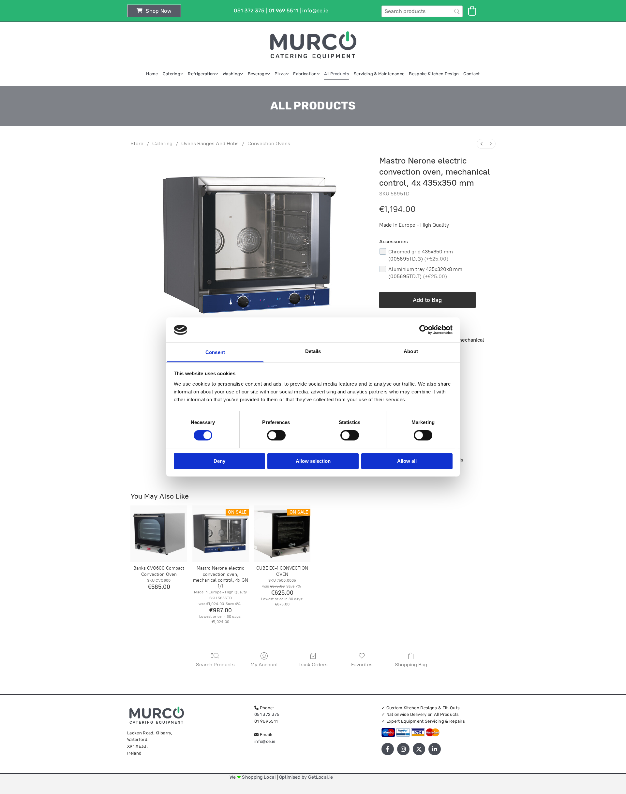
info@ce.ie (264, 741)
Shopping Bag (411, 664)
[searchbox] (422, 11)
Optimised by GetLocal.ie (306, 777)
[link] (173, 74)
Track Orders (313, 664)
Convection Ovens (268, 143)
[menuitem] (481, 144)
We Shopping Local (253, 777)
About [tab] (411, 351)
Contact (471, 73)
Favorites (362, 664)
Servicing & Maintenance (379, 73)
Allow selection (313, 461)
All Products (336, 73)
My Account (264, 664)
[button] (154, 11)
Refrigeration (201, 73)
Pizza (280, 73)
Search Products (215, 664)
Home (152, 73)
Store (136, 143)
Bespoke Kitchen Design (434, 73)
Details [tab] (313, 351)
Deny (219, 461)
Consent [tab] (215, 352)
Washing (231, 73)
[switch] (276, 435)
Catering (172, 73)
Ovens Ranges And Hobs (210, 143)
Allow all (407, 461)
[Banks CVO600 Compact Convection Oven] (158, 533)
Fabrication (305, 73)
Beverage (257, 73)
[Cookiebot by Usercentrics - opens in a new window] (424, 330)
